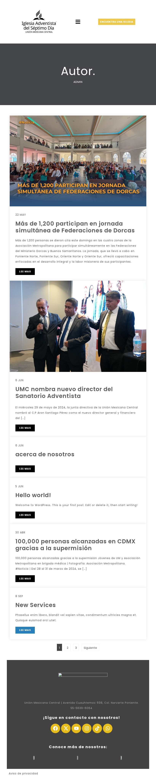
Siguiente (90, 648)
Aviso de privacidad (23, 773)
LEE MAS (25, 271)
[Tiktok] (97, 728)
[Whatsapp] (107, 728)
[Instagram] (87, 728)
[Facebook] (55, 728)
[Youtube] (76, 728)
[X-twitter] (66, 728)
